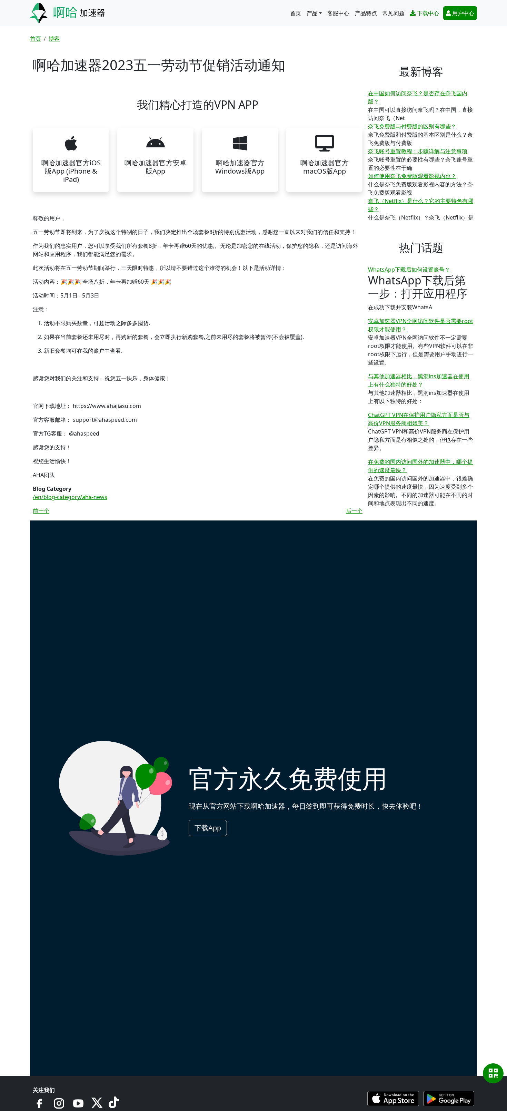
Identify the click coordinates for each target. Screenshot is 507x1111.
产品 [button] (312, 13)
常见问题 (393, 13)
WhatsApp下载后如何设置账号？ (409, 269)
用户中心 (463, 13)
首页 (295, 13)
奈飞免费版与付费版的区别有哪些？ (412, 126)
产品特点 (366, 13)
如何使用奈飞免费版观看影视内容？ (412, 176)
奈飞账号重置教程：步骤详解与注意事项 (417, 151)
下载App (208, 827)
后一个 (354, 511)
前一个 (41, 511)
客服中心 (338, 13)
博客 (54, 38)
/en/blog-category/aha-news (70, 497)
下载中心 (428, 13)
